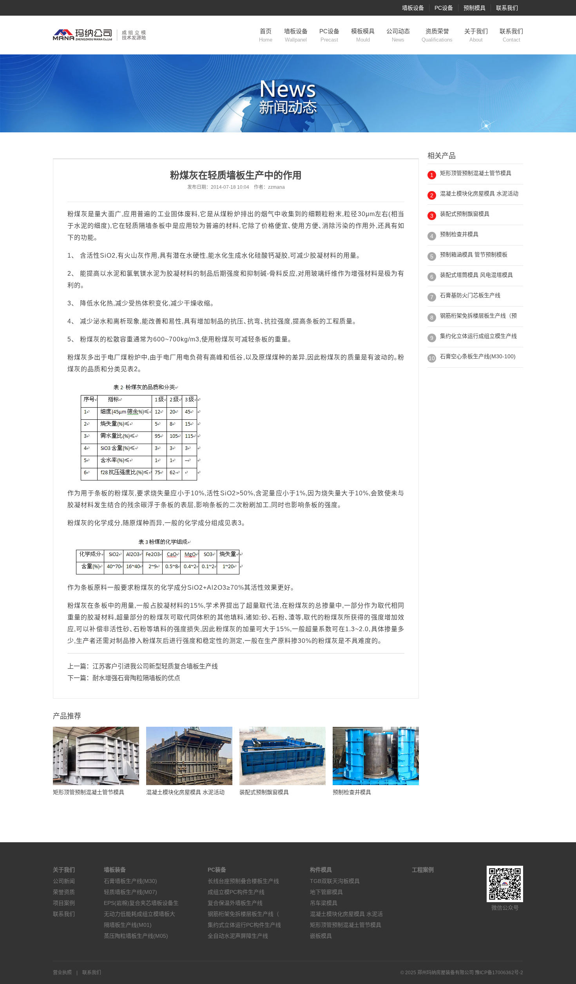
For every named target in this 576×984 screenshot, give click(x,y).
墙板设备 (413, 8)
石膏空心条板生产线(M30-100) (478, 356)
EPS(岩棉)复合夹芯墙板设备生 (141, 903)
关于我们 (476, 35)
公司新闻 (64, 881)
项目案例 (64, 903)
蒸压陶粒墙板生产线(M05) (136, 936)
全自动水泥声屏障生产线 (238, 936)
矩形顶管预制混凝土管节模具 (475, 173)
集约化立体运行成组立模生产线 (478, 336)
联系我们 (507, 8)
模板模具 (363, 35)
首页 (265, 35)
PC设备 (444, 8)
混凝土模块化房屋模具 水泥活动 (479, 193)
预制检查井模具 (459, 234)
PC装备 (217, 870)
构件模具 (321, 870)
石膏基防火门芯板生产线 (470, 295)
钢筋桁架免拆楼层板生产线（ (243, 914)
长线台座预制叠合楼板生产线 (243, 881)
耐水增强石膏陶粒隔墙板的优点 (136, 678)
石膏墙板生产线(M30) (130, 881)
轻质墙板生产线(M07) (130, 892)
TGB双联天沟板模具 (335, 881)
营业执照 (62, 972)
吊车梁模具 (323, 903)
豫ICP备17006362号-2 (499, 972)
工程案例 (423, 870)
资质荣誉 (437, 35)
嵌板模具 (321, 936)
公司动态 (398, 35)
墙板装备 (115, 870)
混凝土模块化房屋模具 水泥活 (346, 914)
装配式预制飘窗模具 (464, 214)
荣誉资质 (64, 892)
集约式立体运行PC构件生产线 (244, 925)
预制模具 (474, 8)
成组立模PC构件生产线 (236, 892)
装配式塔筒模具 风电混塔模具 (476, 275)
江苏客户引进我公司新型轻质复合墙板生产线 (155, 666)
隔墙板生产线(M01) (128, 925)
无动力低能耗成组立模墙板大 (139, 914)
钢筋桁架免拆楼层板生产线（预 (478, 315)
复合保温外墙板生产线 (235, 903)
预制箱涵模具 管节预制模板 (473, 254)
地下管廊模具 (326, 892)
